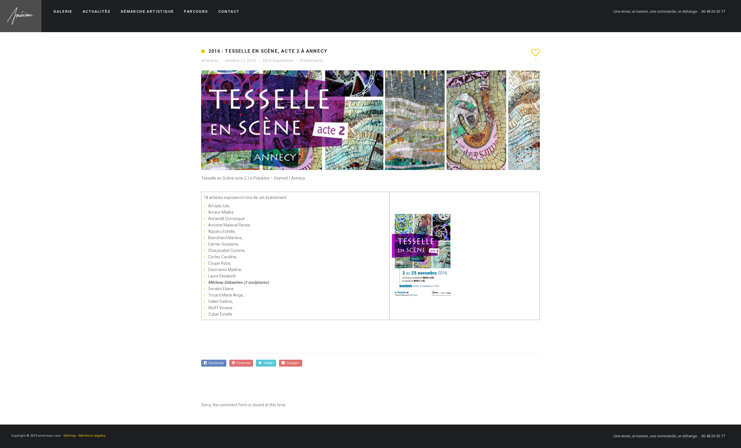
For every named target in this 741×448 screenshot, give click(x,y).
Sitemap (69, 436)
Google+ (292, 363)
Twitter (268, 363)
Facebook (215, 363)
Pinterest (242, 363)
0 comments (311, 60)
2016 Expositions (278, 60)
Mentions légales (92, 436)
